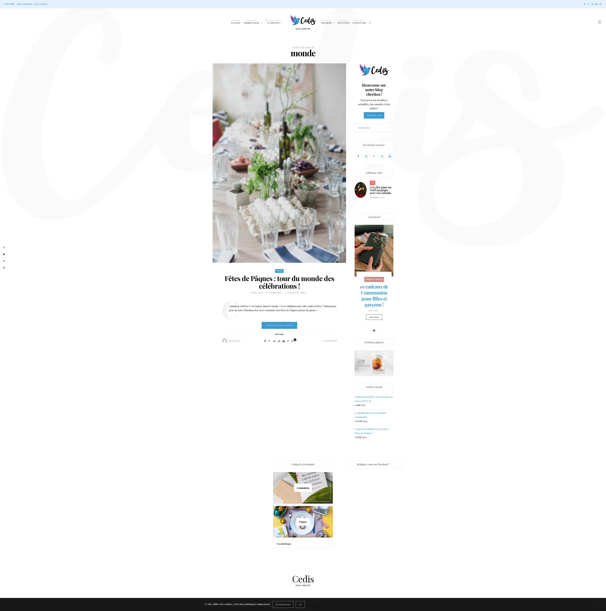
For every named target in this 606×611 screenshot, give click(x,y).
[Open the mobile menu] (599, 22)
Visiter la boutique (24, 4)
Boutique (344, 21)
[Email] (274, 341)
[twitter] (4, 254)
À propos (273, 21)
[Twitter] (588, 4)
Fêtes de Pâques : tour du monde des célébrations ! (279, 281)
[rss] (4, 268)
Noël (372, 182)
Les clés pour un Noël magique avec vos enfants (380, 190)
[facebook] (4, 247)
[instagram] (4, 261)
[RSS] (596, 4)
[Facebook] (584, 4)
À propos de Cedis (374, 115)
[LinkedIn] (284, 341)
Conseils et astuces (374, 279)
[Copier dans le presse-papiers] (288, 341)
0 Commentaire (274, 293)
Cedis (303, 579)
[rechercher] (370, 22)
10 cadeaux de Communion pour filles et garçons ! (374, 295)
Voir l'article (374, 317)
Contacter (359, 21)
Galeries (326, 21)
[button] (370, 330)
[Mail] (593, 4)
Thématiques (251, 21)
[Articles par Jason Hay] (224, 341)
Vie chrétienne (284, 543)
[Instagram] (600, 4)
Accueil (236, 21)
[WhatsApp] (279, 341)
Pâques (279, 271)
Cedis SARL (9, 4)
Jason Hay (236, 341)
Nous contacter (40, 4)
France (303, 293)
